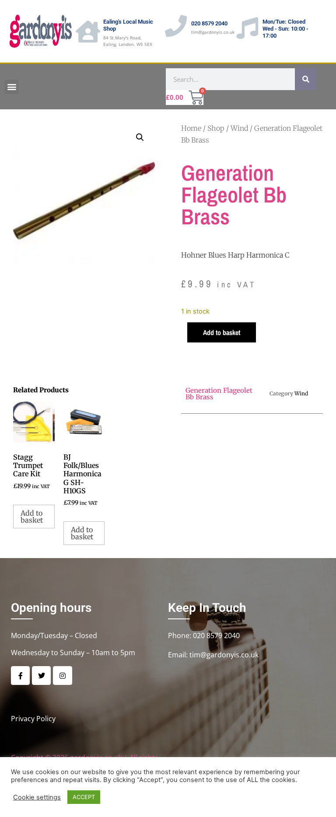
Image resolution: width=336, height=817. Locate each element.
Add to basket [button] (32, 516)
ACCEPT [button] (84, 796)
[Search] (306, 79)
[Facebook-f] (20, 675)
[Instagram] (62, 675)
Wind (239, 128)
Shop (215, 128)
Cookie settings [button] (37, 797)
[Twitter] (41, 675)
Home (191, 128)
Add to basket (221, 332)
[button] (11, 87)
